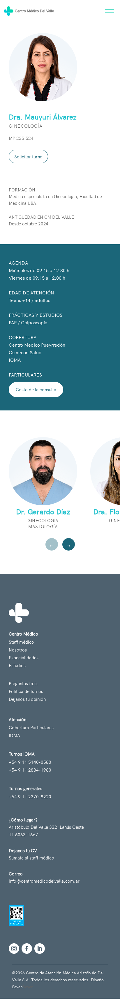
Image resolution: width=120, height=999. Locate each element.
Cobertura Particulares (31, 727)
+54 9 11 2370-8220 (30, 796)
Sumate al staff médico (31, 858)
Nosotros (18, 650)
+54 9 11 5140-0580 (30, 762)
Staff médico (21, 642)
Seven (28, 986)
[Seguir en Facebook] (27, 948)
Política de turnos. (27, 691)
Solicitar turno (28, 156)
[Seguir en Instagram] (14, 948)
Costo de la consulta (36, 389)
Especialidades (23, 657)
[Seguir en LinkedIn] (39, 948)
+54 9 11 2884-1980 (30, 770)
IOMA (14, 735)
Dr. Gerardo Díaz (43, 511)
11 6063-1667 (23, 834)
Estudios (17, 665)
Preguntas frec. (23, 683)
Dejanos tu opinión (27, 699)
